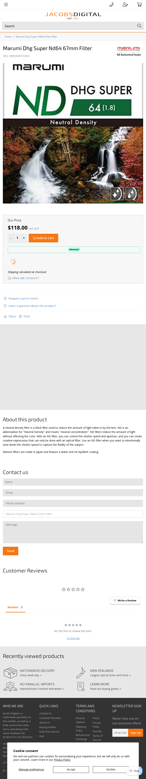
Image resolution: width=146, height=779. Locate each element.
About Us (44, 722)
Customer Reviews (50, 718)
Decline (110, 769)
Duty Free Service (49, 731)
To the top (73, 638)
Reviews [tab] (13, 607)
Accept (71, 769)
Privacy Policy (62, 759)
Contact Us (45, 713)
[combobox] (73, 26)
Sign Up (136, 732)
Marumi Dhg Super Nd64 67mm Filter (36, 36)
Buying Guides (47, 727)
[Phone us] (111, 4)
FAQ (41, 736)
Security (97, 731)
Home (8, 36)
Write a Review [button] (127, 600)
